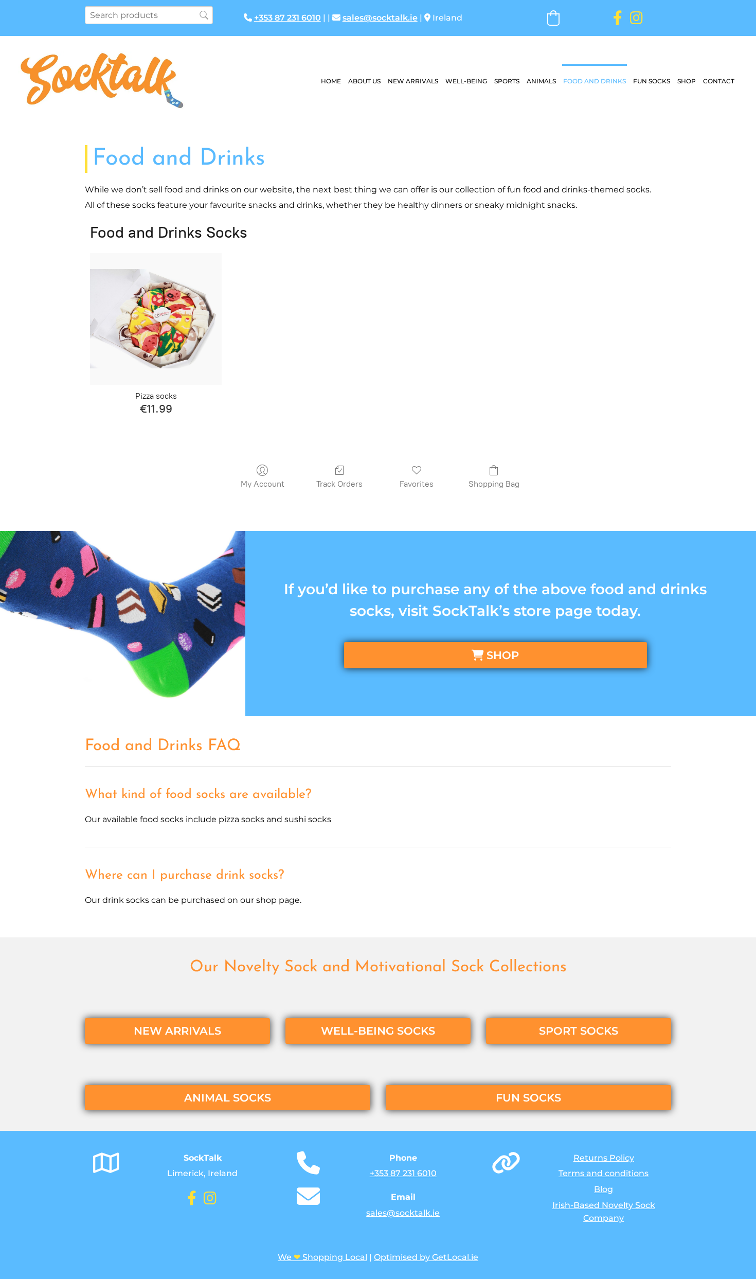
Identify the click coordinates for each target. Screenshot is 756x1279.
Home (331, 81)
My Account (262, 484)
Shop (686, 81)
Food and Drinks (594, 81)
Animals (541, 81)
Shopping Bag (494, 484)
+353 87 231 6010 (287, 18)
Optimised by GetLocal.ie (426, 1257)
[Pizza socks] (156, 319)
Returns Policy (603, 1158)
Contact (718, 81)
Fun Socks (651, 81)
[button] (495, 655)
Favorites (417, 484)
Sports (506, 81)
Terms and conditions (604, 1173)
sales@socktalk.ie (380, 18)
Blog (603, 1189)
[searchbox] (149, 15)
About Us (364, 81)
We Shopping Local (322, 1257)
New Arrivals (413, 81)
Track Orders (339, 484)
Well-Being (466, 81)
